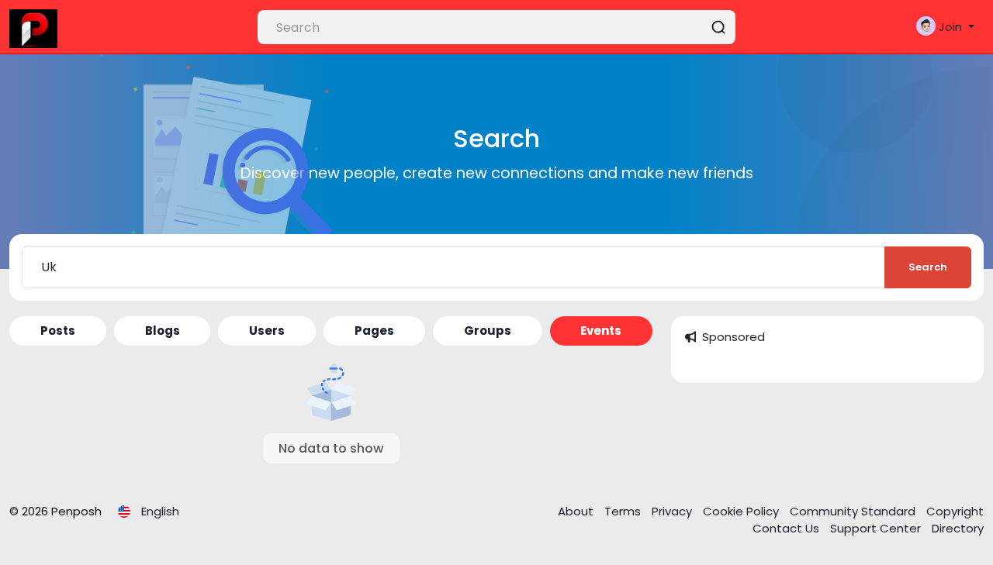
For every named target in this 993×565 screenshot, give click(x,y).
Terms (624, 511)
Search (927, 267)
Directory (958, 528)
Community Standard (854, 511)
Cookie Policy (742, 511)
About (577, 511)
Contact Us (787, 528)
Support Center (877, 528)
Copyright (955, 511)
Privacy (673, 511)
